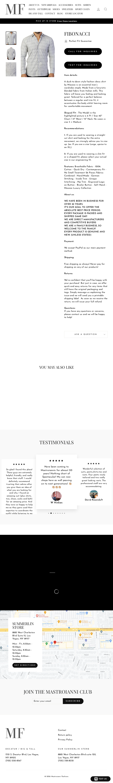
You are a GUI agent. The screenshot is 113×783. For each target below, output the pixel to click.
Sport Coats (82, 9)
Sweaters (67, 9)
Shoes (56, 9)
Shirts (87, 4)
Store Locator (74, 13)
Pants (32, 9)
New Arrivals (48, 4)
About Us (34, 4)
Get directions (25, 665)
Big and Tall (36, 13)
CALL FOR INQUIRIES (83, 51)
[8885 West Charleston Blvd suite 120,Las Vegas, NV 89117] (56, 644)
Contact (50, 13)
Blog (60, 13)
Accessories (65, 4)
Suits (78, 4)
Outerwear (44, 9)
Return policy (65, 735)
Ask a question (86, 334)
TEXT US (103, 779)
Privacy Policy (65, 740)
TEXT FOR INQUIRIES (83, 65)
